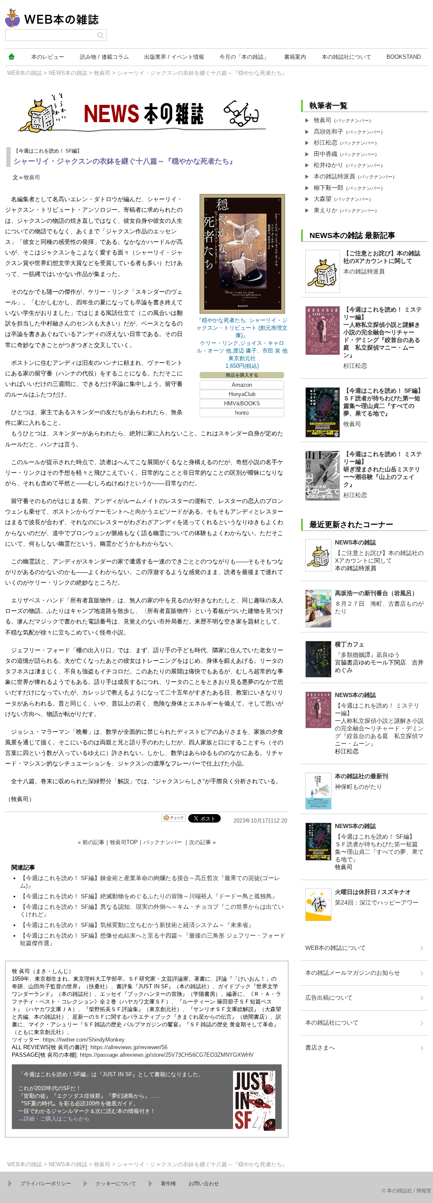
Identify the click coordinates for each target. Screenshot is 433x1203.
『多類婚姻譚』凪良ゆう (367, 654)
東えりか (325, 210)
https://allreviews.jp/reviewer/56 (128, 1047)
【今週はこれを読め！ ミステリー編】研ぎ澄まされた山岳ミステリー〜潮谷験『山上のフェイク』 (382, 469)
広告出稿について (329, 997)
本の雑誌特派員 (334, 176)
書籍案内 (295, 57)
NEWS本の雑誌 (68, 73)
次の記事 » (202, 842)
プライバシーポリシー (45, 1184)
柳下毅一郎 (328, 187)
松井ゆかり (328, 164)
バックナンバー (162, 842)
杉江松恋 (325, 142)
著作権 (168, 1184)
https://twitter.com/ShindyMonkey (84, 1039)
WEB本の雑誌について (335, 947)
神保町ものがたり (358, 786)
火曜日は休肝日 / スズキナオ (373, 892)
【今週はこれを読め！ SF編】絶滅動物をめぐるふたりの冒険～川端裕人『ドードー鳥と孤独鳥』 (149, 896)
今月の (244, 57)
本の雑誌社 (346, 57)
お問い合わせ (204, 1184)
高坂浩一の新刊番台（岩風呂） (376, 593)
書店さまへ (320, 1047)
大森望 (323, 198)
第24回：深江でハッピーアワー (377, 902)
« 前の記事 (91, 842)
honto (242, 413)
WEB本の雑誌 (24, 73)
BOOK (403, 57)
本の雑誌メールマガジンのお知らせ (352, 972)
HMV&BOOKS (242, 403)
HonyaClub (242, 394)
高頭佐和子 (328, 131)
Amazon (242, 385)
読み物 (104, 57)
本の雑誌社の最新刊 (361, 776)
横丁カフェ (349, 644)
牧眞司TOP (124, 842)
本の (47, 57)
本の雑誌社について (332, 1022)
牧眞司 (102, 73)
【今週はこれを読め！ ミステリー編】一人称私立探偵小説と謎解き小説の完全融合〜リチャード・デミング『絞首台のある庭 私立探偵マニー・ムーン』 (382, 332)
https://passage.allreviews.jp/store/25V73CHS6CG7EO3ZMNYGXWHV (167, 1055)
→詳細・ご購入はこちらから (54, 1119)
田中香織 (325, 153)
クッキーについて (116, 1184)
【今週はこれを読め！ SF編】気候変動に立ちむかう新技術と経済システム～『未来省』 (137, 924)
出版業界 (174, 57)
